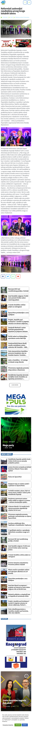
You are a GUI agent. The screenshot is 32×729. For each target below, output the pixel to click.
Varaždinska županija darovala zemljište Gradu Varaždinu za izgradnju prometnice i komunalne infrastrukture (18, 378)
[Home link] (3, 2)
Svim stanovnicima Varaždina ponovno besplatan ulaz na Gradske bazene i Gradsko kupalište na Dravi (18, 354)
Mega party (8, 445)
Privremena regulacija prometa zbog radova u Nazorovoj (18, 369)
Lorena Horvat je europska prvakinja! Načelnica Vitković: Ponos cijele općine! (19, 469)
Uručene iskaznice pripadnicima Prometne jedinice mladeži (18, 564)
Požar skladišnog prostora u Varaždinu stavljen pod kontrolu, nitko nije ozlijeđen (18, 611)
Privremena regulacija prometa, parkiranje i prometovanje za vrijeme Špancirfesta (19, 516)
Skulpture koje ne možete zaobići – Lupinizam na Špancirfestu (19, 485)
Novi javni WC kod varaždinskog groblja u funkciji (18, 290)
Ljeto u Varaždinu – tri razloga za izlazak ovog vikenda (18, 361)
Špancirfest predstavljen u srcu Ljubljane (17, 579)
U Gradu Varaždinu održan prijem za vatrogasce (16, 306)
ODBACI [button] (25, 725)
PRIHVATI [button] (18, 725)
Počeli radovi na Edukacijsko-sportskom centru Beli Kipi (18, 337)
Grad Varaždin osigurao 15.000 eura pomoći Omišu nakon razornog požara (18, 298)
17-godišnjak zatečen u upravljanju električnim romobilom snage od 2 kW (19, 532)
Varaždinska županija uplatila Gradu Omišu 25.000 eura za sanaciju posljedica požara (19, 461)
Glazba (5, 442)
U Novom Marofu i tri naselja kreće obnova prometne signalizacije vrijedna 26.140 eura (19, 508)
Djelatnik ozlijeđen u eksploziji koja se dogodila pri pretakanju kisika (19, 595)
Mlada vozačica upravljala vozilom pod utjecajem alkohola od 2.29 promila (18, 571)
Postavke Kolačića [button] (8, 725)
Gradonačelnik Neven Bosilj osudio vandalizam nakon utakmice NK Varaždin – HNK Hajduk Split (17, 346)
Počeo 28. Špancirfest (15, 477)
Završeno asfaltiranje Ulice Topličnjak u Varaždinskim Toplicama (19, 524)
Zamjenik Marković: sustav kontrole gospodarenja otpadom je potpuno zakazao (18, 329)
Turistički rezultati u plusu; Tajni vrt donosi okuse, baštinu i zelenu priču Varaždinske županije (19, 492)
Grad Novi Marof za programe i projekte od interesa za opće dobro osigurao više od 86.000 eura (19, 587)
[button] (3, 276)
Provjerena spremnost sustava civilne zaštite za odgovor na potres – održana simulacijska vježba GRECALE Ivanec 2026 (19, 501)
